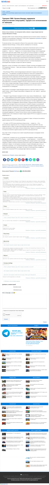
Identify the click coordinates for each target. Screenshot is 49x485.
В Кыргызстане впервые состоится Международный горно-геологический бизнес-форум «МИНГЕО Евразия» (14, 411)
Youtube (43, 8)
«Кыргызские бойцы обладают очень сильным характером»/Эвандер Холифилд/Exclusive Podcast (34, 342)
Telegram (46, 8)
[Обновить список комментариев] (9, 175)
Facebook (41, 8)
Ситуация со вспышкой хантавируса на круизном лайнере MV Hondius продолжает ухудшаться (38, 442)
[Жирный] (3, 293)
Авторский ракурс (10, 5)
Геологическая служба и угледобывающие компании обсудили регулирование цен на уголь (14, 407)
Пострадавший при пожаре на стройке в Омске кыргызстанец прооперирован (38, 370)
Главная (3, 11)
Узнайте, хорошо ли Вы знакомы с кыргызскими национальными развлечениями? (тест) (38, 465)
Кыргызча (44, 5)
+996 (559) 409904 (26, 171)
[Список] (12, 293)
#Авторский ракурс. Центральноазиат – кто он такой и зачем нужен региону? (14, 445)
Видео (16, 5)
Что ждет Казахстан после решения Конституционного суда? (36, 407)
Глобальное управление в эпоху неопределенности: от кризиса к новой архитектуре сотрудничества (37, 415)
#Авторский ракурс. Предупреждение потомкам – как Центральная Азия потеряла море (14, 438)
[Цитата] (11, 293)
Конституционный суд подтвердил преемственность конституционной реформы (38, 411)
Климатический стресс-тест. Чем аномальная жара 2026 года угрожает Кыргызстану (38, 423)
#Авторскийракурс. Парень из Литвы (12, 448)
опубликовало (38, 38)
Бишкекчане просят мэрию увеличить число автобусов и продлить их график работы (14, 381)
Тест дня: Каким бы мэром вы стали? (36, 461)
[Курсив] (4, 293)
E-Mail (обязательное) (17, 289)
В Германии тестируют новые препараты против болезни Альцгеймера (37, 445)
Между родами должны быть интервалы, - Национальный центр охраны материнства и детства (38, 438)
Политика (8, 11)
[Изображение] (9, 293)
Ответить (28, 188)
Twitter (39, 8)
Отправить (6, 319)
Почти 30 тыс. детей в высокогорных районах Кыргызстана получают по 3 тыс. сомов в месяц (14, 393)
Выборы (4, 5)
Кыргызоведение (22, 5)
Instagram (44, 8)
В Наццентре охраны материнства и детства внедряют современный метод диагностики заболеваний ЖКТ (38, 449)
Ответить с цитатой (35, 188)
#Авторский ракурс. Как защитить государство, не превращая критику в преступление (14, 441)
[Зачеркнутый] (8, 293)
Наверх (45, 322)
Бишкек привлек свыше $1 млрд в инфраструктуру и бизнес (36, 381)
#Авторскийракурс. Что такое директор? (13, 433)
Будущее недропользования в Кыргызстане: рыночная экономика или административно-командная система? (14, 415)
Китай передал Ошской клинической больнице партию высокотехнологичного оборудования (38, 434)
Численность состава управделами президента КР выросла (12, 370)
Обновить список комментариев (12, 281)
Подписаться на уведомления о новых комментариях (14, 310)
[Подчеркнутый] (6, 293)
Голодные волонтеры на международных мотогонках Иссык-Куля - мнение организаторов (13, 385)
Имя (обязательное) (17, 286)
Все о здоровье (30, 5)
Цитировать (43, 188)
